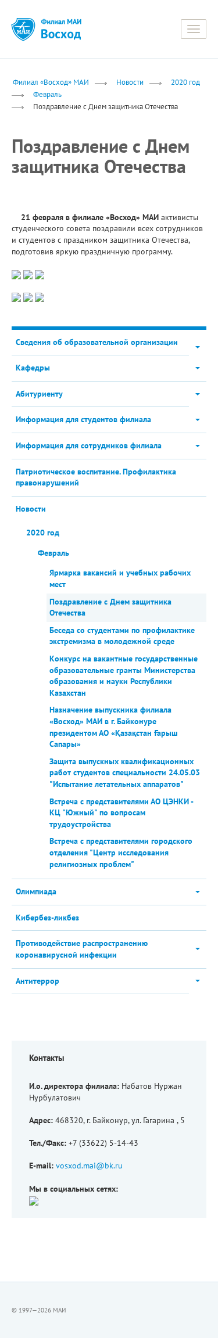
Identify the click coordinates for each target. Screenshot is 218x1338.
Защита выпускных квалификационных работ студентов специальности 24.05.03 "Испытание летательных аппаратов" (124, 772)
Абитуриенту (39, 394)
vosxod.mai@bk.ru (89, 1165)
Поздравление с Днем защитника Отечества (110, 607)
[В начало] (61, 29)
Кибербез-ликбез (47, 917)
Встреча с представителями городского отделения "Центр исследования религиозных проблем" (120, 852)
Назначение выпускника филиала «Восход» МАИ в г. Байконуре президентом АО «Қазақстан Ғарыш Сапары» (113, 726)
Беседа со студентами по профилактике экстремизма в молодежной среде (122, 636)
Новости (130, 82)
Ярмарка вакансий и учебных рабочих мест (120, 578)
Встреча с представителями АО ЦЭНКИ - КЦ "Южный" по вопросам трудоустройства (121, 812)
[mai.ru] (23, 29)
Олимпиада (36, 891)
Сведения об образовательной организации (97, 342)
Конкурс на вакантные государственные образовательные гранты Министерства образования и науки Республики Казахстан (123, 675)
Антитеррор (37, 981)
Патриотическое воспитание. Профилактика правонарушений (96, 477)
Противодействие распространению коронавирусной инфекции (82, 949)
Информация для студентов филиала (83, 419)
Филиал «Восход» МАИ (51, 82)
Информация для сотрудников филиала (89, 445)
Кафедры (33, 367)
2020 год (185, 82)
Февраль (47, 94)
